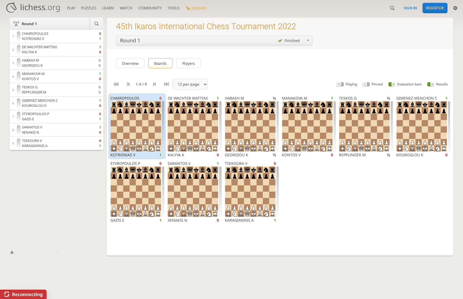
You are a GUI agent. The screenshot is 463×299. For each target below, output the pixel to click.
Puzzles (88, 7)
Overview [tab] (130, 63)
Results (442, 84)
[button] (340, 84)
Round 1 (29, 23)
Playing (351, 84)
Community (150, 7)
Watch (126, 7)
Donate (199, 8)
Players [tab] (188, 63)
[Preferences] (455, 8)
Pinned (377, 84)
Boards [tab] (160, 63)
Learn (108, 7)
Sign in (410, 8)
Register (435, 8)
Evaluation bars (409, 84)
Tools (173, 7)
